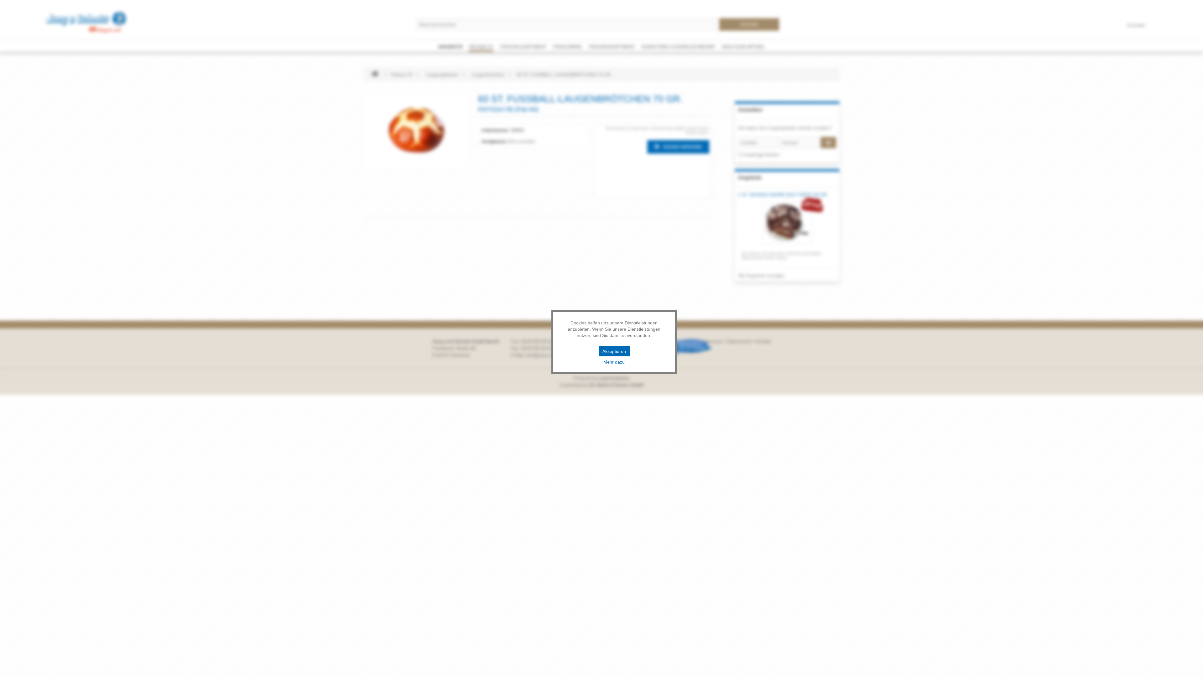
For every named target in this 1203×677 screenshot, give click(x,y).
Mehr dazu (614, 362)
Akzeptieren (614, 351)
